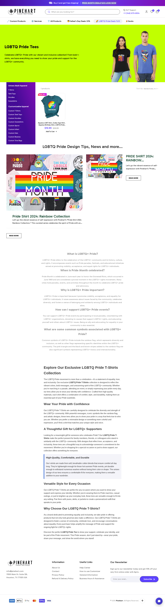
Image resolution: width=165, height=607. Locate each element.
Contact (55, 571)
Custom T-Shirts (14, 111)
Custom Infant (13, 129)
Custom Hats (13, 133)
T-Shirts (11, 90)
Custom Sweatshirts (15, 122)
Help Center (85, 568)
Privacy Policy (58, 575)
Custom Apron (13, 126)
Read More (14, 236)
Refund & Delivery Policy (62, 578)
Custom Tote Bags (15, 141)
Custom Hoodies (14, 118)
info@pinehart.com (15, 571)
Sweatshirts (12, 101)
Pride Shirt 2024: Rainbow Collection (41, 216)
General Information (89, 575)
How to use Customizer (90, 571)
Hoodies (11, 97)
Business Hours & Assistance (92, 578)
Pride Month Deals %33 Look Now (99, 3)
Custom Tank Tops (15, 115)
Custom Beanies (14, 137)
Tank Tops (12, 94)
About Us (56, 568)
